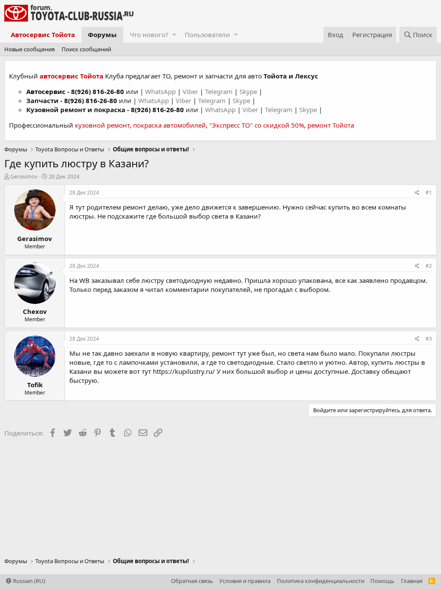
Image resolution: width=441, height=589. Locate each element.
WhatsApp (161, 91)
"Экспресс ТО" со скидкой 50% (256, 125)
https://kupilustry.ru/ (184, 371)
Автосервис (45, 91)
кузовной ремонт (102, 125)
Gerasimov (24, 176)
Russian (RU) (28, 581)
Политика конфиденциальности (320, 581)
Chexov (35, 311)
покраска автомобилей (169, 125)
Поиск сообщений (86, 49)
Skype (249, 91)
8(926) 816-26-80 (97, 91)
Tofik (35, 384)
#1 (428, 192)
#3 (428, 338)
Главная (411, 581)
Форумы (102, 34)
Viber (190, 91)
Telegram (219, 91)
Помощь (382, 581)
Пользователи (207, 34)
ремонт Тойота (330, 125)
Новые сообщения (29, 49)
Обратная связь (192, 581)
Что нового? (149, 34)
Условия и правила (244, 581)
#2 (428, 265)
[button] (174, 35)
